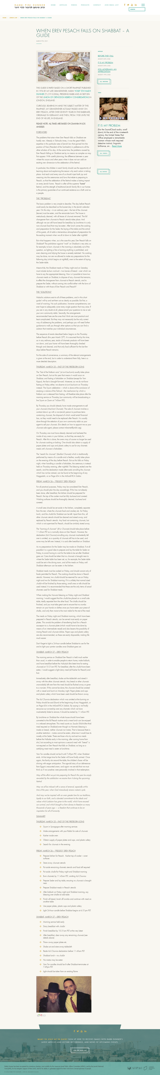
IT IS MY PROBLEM (105, 62)
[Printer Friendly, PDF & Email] (41, 1015)
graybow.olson (33, 1072)
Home (53, 5)
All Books (103, 171)
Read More (117, 146)
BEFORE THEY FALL (105, 56)
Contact (97, 5)
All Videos (103, 153)
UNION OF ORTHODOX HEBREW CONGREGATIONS (66, 97)
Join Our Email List (80, 1050)
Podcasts (85, 5)
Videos (74, 5)
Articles (63, 5)
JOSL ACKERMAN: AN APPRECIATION (107, 70)
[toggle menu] (143, 5)
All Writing (104, 81)
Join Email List (112, 5)
